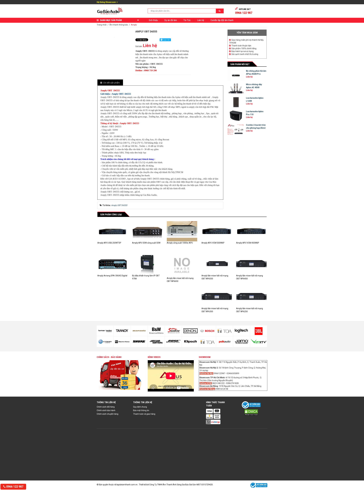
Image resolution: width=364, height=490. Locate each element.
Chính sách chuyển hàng (107, 414)
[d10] (139, 341)
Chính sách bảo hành (106, 410)
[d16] (190, 341)
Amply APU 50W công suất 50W (146, 243)
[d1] (241, 330)
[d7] (122, 330)
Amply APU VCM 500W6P (212, 243)
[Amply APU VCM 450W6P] (251, 231)
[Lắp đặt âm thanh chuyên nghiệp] (110, 11)
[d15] (190, 330)
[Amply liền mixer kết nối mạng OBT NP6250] (251, 297)
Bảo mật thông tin (141, 410)
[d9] (139, 330)
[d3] (258, 330)
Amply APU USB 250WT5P (109, 243)
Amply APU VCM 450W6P (247, 243)
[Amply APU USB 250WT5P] (112, 231)
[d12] (156, 341)
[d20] (224, 341)
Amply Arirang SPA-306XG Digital (112, 275)
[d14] (173, 341)
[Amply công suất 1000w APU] (182, 231)
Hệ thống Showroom (106, 2)
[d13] (173, 330)
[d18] (207, 341)
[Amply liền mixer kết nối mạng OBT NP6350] (216, 297)
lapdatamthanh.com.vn (127, 484)
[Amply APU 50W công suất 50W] (147, 231)
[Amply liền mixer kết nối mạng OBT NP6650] (182, 265)
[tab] (110, 83)
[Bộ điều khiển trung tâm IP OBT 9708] (147, 264)
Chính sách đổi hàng (106, 407)
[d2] (241, 341)
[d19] (224, 330)
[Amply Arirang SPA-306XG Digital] (112, 264)
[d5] (105, 330)
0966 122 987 (14, 486)
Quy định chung (140, 407)
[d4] (258, 341)
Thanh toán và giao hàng (144, 414)
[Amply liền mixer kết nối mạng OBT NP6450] (251, 264)
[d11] (156, 330)
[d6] (105, 341)
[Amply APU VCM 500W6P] (216, 231)
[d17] (207, 330)
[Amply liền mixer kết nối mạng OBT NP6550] (216, 264)
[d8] (122, 341)
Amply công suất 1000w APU (180, 243)
